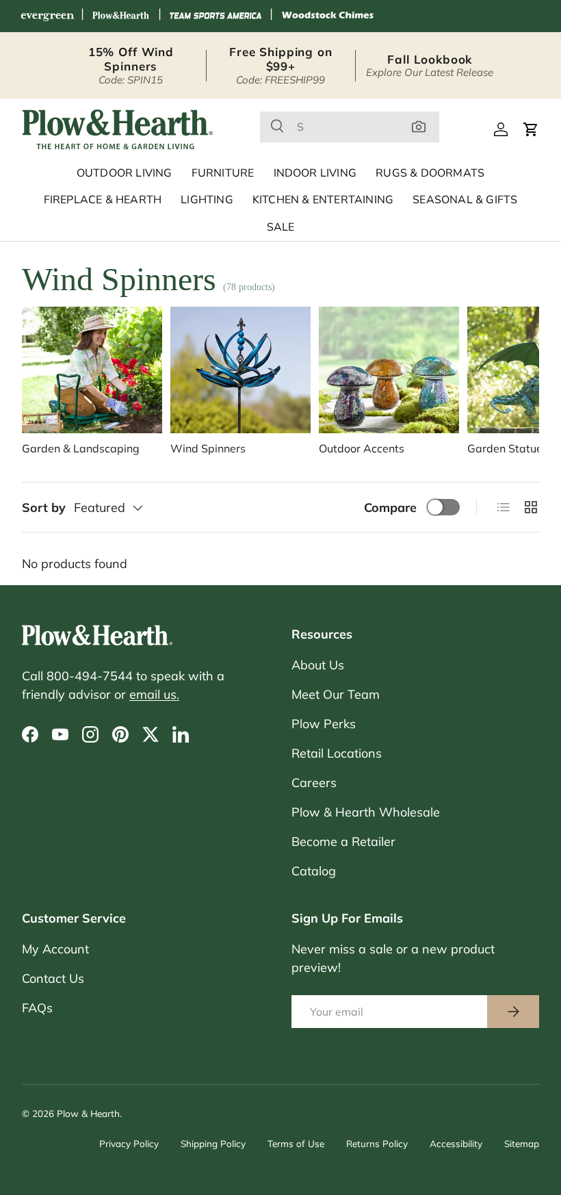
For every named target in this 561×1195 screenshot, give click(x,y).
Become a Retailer (343, 841)
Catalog (313, 871)
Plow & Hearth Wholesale (365, 812)
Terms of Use (296, 1143)
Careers (314, 783)
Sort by (44, 507)
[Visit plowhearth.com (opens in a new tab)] (121, 16)
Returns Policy (377, 1143)
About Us (317, 665)
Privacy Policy (129, 1143)
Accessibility (456, 1143)
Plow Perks (323, 724)
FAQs (37, 1008)
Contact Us (53, 978)
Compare (390, 507)
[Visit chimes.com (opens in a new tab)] (327, 16)
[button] (531, 129)
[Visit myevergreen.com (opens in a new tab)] (47, 16)
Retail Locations (336, 753)
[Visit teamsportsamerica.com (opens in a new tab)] (215, 16)
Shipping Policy (213, 1143)
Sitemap (521, 1143)
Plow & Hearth (88, 1113)
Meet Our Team (335, 694)
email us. (154, 694)
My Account (55, 949)
